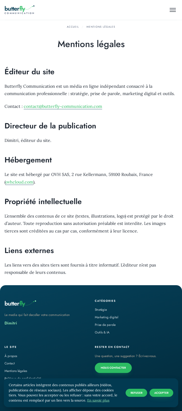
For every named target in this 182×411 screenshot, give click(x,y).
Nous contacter (113, 368)
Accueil (73, 27)
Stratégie (101, 309)
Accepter (161, 393)
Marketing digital (106, 317)
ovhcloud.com (19, 182)
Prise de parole (105, 324)
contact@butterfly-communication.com (63, 106)
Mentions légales (16, 370)
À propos (11, 356)
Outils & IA (102, 332)
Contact (10, 363)
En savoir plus (98, 400)
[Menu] (172, 10)
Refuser (137, 393)
